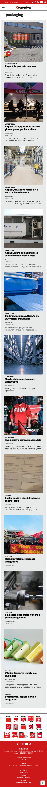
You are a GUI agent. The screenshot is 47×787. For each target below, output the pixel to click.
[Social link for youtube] (41, 2)
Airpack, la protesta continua (20, 66)
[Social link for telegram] (45, 2)
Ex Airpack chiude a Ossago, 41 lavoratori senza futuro (22, 317)
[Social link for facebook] (35, 2)
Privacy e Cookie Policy (23, 783)
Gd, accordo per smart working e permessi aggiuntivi (22, 616)
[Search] (27, 2)
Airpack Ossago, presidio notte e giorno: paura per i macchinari (22, 128)
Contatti (5, 2)
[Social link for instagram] (38, 2)
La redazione (14, 2)
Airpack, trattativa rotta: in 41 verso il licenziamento (21, 191)
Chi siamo (23, 770)
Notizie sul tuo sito (23, 778)
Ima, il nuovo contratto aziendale (23, 440)
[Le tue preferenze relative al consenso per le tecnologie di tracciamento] (42, 783)
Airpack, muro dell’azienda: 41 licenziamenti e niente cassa (21, 254)
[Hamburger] (3, 8)
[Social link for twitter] (32, 2)
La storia (23, 780)
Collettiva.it (23, 749)
